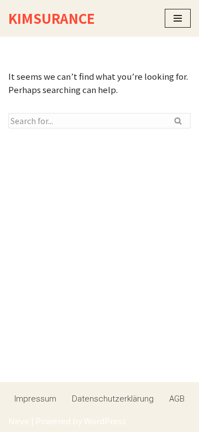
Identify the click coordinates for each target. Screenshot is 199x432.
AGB (177, 399)
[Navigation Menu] (178, 18)
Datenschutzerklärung (113, 399)
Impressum (35, 399)
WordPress (105, 420)
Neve (18, 420)
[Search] (178, 120)
